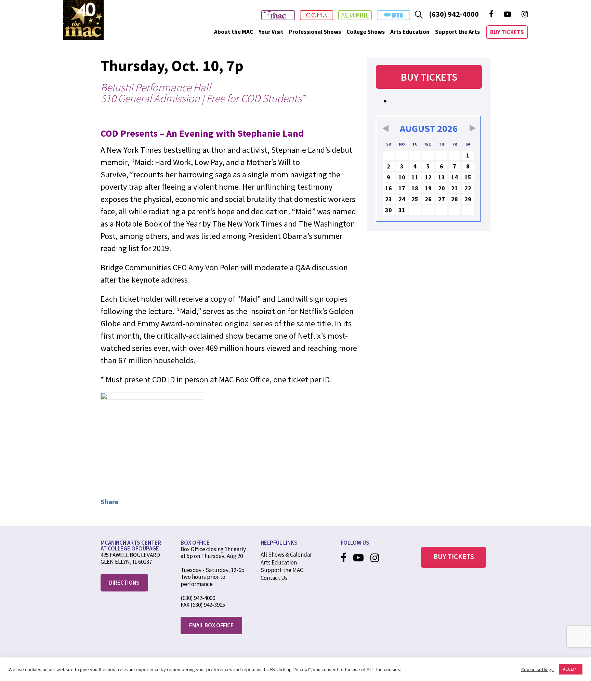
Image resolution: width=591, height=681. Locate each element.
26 (428, 199)
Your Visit (271, 32)
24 (401, 199)
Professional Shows (315, 32)
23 (388, 199)
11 (414, 177)
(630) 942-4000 (454, 14)
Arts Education (410, 32)
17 (401, 188)
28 (454, 199)
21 (454, 188)
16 (388, 188)
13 (441, 177)
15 (467, 177)
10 (401, 177)
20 (441, 188)
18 (414, 188)
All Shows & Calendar (286, 554)
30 (388, 210)
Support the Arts (457, 32)
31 (401, 210)
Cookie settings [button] (537, 669)
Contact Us (274, 578)
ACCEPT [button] (570, 669)
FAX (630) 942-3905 (203, 604)
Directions (124, 582)
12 (428, 177)
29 (467, 199)
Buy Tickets (507, 32)
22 (467, 188)
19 (428, 188)
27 (441, 199)
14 (454, 177)
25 (414, 199)
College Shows (365, 32)
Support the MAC (282, 570)
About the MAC (233, 32)
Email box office (211, 625)
